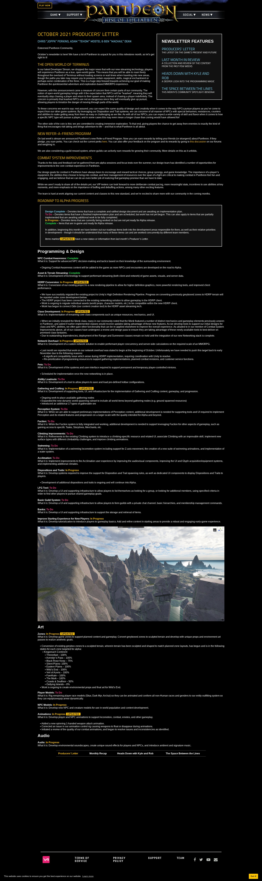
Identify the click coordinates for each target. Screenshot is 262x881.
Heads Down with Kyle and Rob (185, 76)
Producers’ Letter (178, 49)
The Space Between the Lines (187, 88)
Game (54, 14)
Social (188, 14)
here (104, 141)
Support (73, 14)
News (206, 14)
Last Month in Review (181, 59)
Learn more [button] (88, 876)
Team (181, 858)
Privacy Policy (119, 859)
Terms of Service (82, 859)
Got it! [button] (253, 876)
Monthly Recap (98, 753)
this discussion (198, 141)
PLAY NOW (44, 5)
